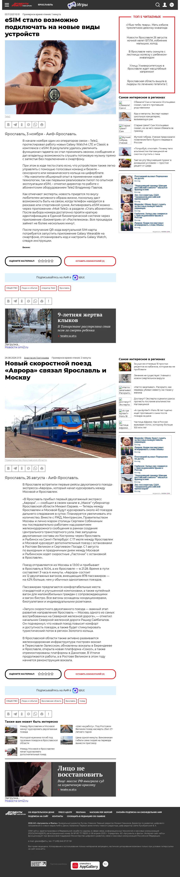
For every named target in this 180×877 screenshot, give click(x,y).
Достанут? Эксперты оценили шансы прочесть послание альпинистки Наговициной (154, 401)
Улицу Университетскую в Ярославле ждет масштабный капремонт (147, 68)
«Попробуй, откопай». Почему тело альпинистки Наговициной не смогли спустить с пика (153, 151)
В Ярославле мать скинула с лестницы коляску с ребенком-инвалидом (147, 54)
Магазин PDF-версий (101, 812)
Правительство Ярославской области (26, 460)
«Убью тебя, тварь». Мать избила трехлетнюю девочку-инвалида (147, 26)
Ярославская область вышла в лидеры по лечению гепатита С (147, 83)
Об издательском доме (41, 812)
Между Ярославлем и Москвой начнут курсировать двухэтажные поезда (38, 729)
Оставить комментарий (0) (90, 261)
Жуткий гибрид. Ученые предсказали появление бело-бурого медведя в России (154, 140)
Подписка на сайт (38, 816)
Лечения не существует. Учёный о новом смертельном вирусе (152, 377)
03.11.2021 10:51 (12, 14)
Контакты (57, 816)
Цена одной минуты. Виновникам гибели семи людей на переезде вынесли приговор (94, 740)
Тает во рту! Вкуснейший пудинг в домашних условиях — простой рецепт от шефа (152, 163)
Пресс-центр (65, 812)
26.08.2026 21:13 (13, 357)
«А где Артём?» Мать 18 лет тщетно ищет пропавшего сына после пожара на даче (153, 413)
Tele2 (7, 116)
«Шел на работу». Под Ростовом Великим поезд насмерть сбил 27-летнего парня (94, 729)
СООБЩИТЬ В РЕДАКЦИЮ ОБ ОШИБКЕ (86, 816)
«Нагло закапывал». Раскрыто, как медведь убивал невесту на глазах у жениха (153, 390)
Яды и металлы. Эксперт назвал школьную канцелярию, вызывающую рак (151, 116)
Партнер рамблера (58, 864)
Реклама (81, 812)
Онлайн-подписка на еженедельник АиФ (139, 812)
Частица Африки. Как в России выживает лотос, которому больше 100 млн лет (153, 425)
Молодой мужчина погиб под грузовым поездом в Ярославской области (39, 740)
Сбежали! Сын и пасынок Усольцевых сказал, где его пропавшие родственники (154, 105)
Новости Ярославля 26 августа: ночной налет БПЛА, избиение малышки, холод (147, 40)
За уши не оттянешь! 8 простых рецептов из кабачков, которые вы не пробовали (154, 366)
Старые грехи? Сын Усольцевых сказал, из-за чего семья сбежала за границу (153, 128)
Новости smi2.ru (16, 347)
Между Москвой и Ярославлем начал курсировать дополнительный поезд (37, 751)
